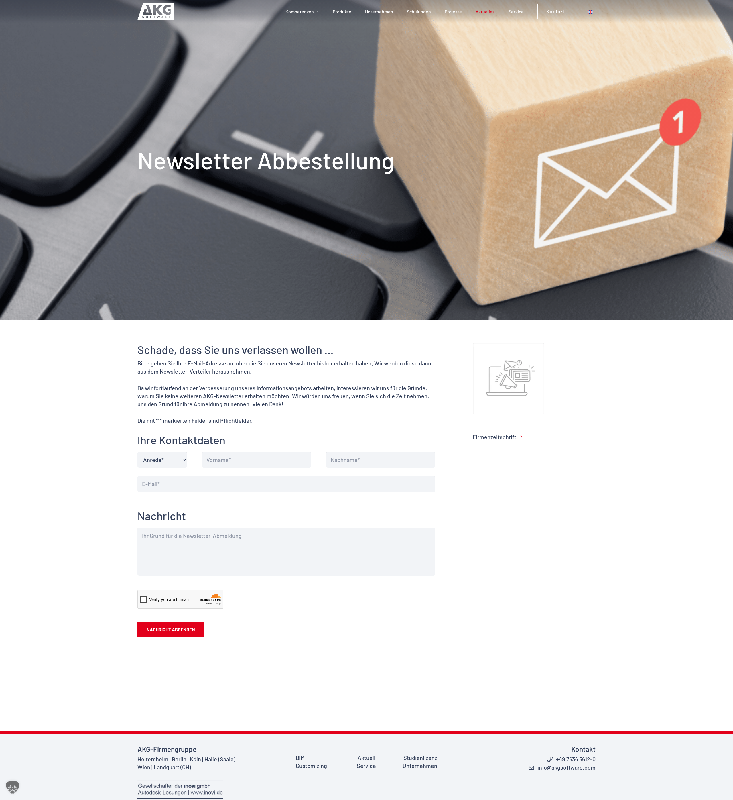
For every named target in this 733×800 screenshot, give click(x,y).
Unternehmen (420, 765)
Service (366, 765)
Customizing (311, 765)
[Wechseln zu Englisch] (591, 11)
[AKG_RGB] (155, 11)
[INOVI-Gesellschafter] (183, 789)
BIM (300, 757)
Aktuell (366, 757)
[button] (317, 11)
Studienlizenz (420, 757)
